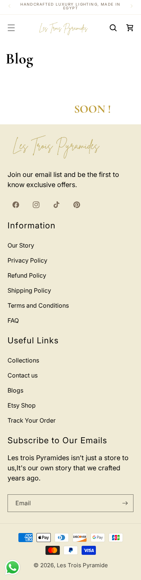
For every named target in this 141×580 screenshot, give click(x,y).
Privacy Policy (27, 260)
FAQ (13, 320)
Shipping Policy (29, 290)
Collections (23, 360)
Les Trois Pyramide (82, 565)
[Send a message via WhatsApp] (12, 567)
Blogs (15, 390)
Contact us (23, 375)
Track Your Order (32, 420)
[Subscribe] (125, 503)
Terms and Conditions (38, 305)
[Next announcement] (131, 6)
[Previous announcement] (9, 6)
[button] (11, 28)
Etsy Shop (22, 405)
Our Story (21, 245)
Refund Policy (27, 275)
